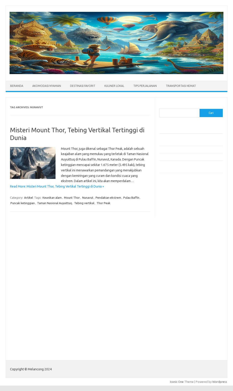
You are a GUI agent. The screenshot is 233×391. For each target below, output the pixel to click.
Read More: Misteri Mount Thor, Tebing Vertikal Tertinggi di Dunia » (57, 186)
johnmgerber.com (173, 317)
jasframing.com (172, 243)
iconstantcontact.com (176, 234)
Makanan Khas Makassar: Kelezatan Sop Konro (190, 156)
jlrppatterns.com (173, 312)
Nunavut (87, 197)
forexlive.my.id (172, 252)
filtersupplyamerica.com (178, 213)
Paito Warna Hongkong (177, 338)
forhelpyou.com (172, 282)
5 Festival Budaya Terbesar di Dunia (182, 149)
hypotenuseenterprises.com (181, 230)
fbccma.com (170, 208)
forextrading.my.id (174, 261)
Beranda (16, 85)
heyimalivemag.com (175, 291)
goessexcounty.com (175, 217)
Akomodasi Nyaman (46, 85)
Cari (162, 106)
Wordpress (219, 381)
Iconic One (177, 381)
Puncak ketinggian (22, 203)
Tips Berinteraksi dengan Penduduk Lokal (186, 129)
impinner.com (171, 239)
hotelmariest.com (173, 226)
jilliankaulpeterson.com (177, 308)
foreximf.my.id (171, 248)
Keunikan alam (52, 197)
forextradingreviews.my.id (180, 256)
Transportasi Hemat (181, 85)
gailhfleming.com (173, 286)
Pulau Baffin (131, 197)
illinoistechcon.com (174, 304)
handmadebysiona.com (177, 221)
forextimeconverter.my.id (179, 265)
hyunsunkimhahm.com (176, 295)
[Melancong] (116, 73)
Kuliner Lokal (114, 85)
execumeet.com (172, 204)
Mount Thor (72, 197)
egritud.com (170, 278)
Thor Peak (103, 203)
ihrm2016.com (171, 299)
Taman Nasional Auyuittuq (54, 203)
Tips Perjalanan (145, 85)
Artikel (28, 197)
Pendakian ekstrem (108, 197)
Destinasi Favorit (82, 85)
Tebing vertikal (84, 203)
